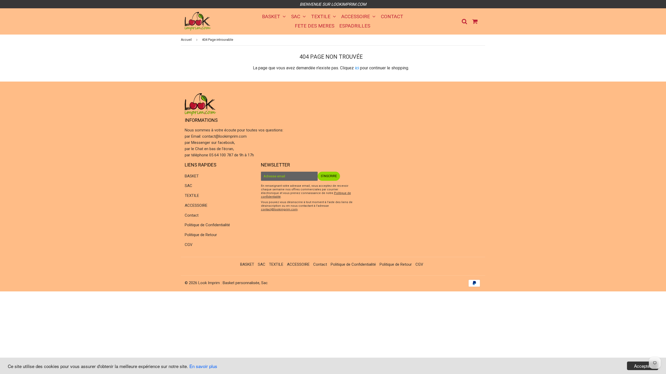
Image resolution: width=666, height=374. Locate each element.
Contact (191, 215)
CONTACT (392, 16)
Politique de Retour (201, 234)
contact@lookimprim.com (224, 136)
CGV (189, 244)
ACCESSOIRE (356, 16)
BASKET (271, 16)
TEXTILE (321, 16)
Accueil (186, 40)
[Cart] (475, 21)
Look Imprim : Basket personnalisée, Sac (233, 282)
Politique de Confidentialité (207, 225)
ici (357, 67)
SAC (296, 16)
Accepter (642, 366)
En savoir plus (203, 366)
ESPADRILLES (354, 26)
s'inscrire (329, 176)
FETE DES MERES (314, 26)
